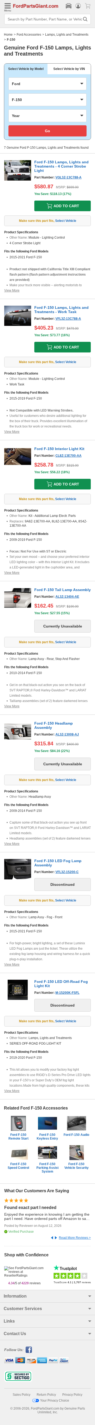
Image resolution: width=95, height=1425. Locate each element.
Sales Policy (21, 1395)
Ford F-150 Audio (76, 1135)
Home (8, 34)
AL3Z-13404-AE (67, 597)
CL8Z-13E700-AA (68, 456)
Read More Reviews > (75, 1238)
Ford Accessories (29, 34)
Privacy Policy (72, 1395)
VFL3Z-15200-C (67, 872)
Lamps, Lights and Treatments (66, 34)
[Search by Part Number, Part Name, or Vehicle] (85, 19)
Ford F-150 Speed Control (18, 1166)
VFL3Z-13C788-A (68, 319)
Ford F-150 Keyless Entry (47, 1136)
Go (47, 131)
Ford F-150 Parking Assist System (47, 1167)
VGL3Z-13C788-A (68, 177)
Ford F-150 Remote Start (18, 1136)
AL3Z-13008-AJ (67, 734)
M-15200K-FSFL (67, 993)
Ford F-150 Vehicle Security (76, 1166)
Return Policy (46, 1395)
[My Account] (78, 6)
